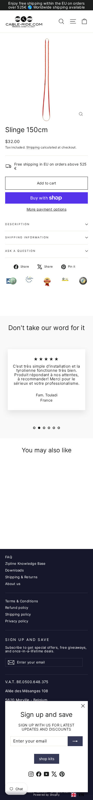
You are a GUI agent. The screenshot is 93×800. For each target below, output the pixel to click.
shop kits (46, 758)
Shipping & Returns (21, 577)
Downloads (14, 570)
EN (81, 795)
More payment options (46, 209)
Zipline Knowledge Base (25, 563)
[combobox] (77, 795)
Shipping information (27, 237)
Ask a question (20, 251)
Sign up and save (27, 640)
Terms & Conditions (21, 601)
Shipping (33, 147)
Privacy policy (16, 621)
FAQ (8, 557)
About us (13, 584)
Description (17, 224)
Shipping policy (18, 614)
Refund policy (16, 607)
